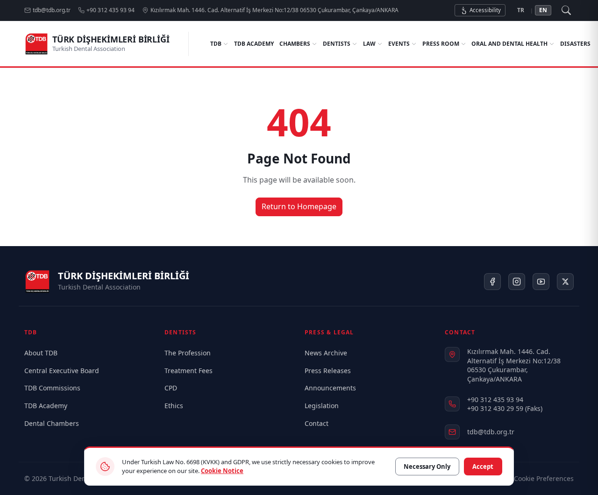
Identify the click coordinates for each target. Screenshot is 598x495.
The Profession (187, 352)
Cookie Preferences (544, 478)
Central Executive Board (61, 370)
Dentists (336, 44)
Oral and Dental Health (509, 44)
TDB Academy (254, 44)
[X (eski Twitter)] (565, 281)
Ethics (173, 405)
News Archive (326, 352)
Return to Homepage (299, 206)
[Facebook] (492, 281)
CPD (170, 387)
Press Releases (328, 370)
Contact (316, 423)
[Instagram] (516, 281)
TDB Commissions (52, 387)
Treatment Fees (188, 370)
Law (369, 44)
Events (399, 44)
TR (520, 10)
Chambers (294, 44)
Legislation (322, 405)
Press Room (440, 44)
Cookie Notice (222, 471)
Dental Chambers (51, 423)
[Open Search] (566, 10)
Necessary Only (427, 466)
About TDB (40, 352)
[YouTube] (541, 281)
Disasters (575, 44)
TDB (215, 44)
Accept (482, 466)
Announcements (330, 387)
